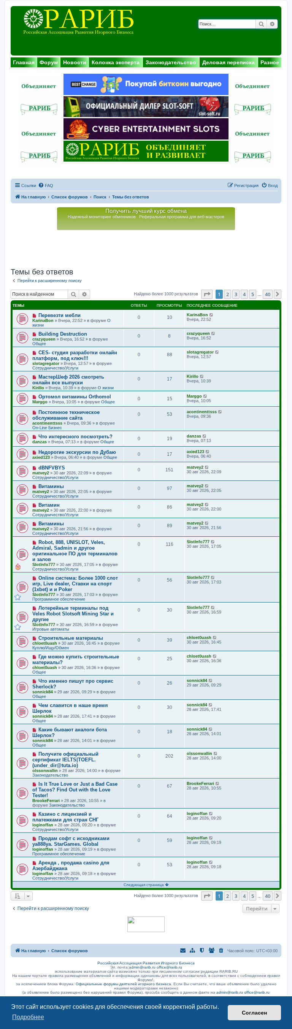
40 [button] (267, 294)
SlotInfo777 (43, 564)
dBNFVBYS (51, 468)
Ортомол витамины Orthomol (74, 397)
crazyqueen (44, 339)
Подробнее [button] (28, 1017)
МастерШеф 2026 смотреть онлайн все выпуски (68, 379)
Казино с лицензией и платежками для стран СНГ (65, 817)
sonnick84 (42, 692)
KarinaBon (43, 320)
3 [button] (236, 294)
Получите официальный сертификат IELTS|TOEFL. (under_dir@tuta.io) (65, 759)
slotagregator (45, 363)
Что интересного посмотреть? (75, 436)
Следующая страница (144, 885)
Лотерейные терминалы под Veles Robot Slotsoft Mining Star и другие (73, 613)
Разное (269, 62)
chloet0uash (44, 643)
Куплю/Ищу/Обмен (50, 647)
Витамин (49, 505)
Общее (39, 343)
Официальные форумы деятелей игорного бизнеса (123, 984)
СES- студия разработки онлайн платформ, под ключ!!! (74, 355)
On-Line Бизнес (47, 427)
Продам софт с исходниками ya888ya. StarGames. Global (71, 841)
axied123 (41, 457)
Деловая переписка (228, 62)
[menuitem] (45, 185)
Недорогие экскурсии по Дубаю (77, 452)
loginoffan (42, 825)
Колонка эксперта (116, 62)
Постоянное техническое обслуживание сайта (66, 415)
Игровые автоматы (50, 629)
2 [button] (227, 294)
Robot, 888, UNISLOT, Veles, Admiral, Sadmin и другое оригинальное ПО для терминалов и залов (74, 550)
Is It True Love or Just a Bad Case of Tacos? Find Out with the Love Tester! (74, 789)
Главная (24, 62)
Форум (49, 62)
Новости (74, 62)
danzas (39, 441)
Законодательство (171, 62)
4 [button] (244, 294)
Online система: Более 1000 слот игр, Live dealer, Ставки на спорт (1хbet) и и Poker (75, 583)
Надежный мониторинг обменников (102, 216)
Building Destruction (62, 334)
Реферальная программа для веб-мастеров (181, 216)
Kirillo (38, 387)
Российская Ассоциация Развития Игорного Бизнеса (146, 963)
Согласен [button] (254, 1013)
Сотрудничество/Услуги (55, 368)
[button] (207, 294)
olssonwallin (45, 770)
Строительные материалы (70, 638)
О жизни (106, 387)
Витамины (51, 486)
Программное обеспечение (58, 599)
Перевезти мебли (59, 315)
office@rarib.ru (169, 967)
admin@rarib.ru (142, 967)
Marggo (40, 402)
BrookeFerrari (46, 800)
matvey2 (40, 473)
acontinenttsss (47, 423)
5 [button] (252, 294)
